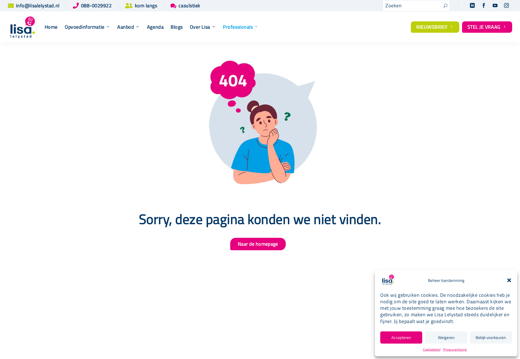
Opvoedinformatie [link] (143, 316)
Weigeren (446, 337)
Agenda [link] (155, 27)
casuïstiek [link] (189, 5)
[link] (11, 6)
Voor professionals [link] (342, 306)
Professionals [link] (238, 27)
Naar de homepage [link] (258, 244)
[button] (509, 280)
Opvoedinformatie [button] (85, 27)
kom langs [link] (146, 5)
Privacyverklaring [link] (455, 349)
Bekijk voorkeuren (491, 337)
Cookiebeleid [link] (431, 349)
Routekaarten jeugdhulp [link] (248, 307)
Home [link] (51, 27)
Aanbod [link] (125, 27)
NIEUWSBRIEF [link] (435, 27)
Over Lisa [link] (200, 27)
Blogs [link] (177, 27)
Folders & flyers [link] (240, 325)
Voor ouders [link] (334, 298)
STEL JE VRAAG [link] (487, 27)
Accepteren (401, 337)
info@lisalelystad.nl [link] (38, 5)
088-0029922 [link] (96, 5)
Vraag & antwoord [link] (242, 334)
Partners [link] (232, 316)
